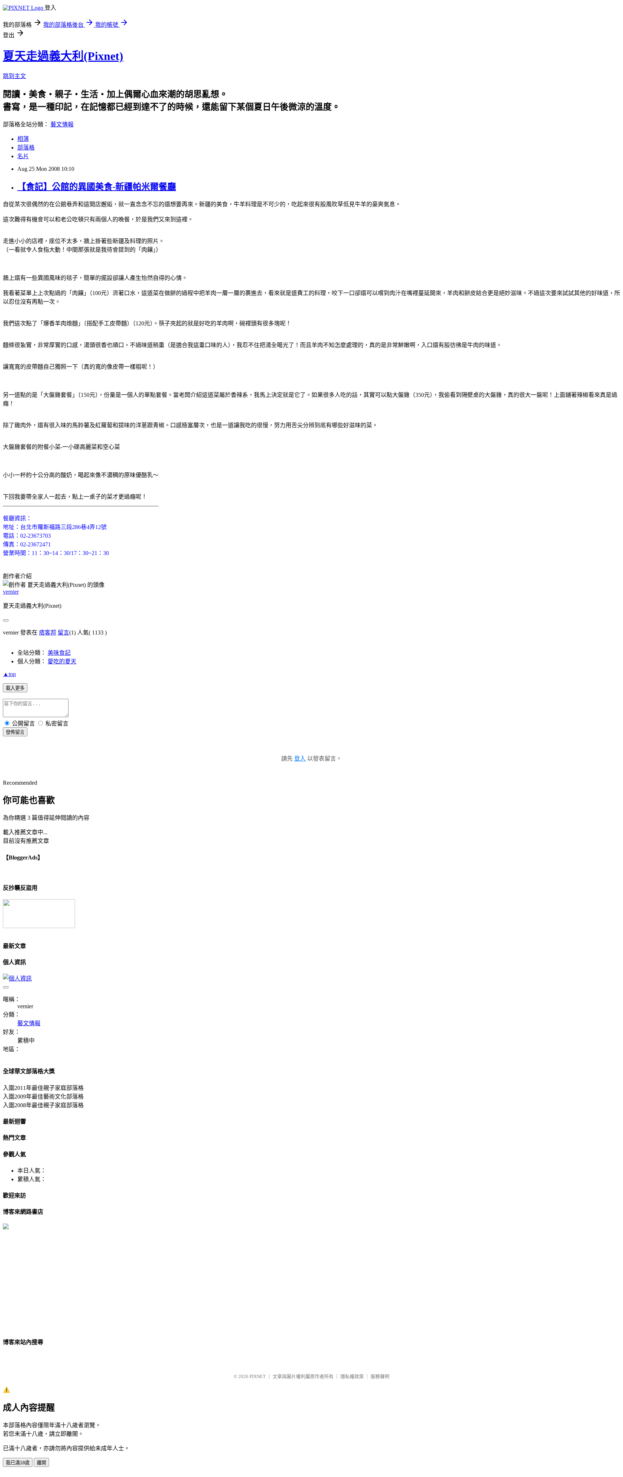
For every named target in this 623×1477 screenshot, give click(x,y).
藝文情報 (62, 124)
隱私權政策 (352, 1376)
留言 (63, 632)
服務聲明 (380, 1376)
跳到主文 (14, 76)
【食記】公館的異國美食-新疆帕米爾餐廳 (96, 186)
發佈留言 (15, 732)
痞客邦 (47, 632)
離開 (41, 1462)
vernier (11, 592)
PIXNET (257, 1376)
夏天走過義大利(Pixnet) (63, 55)
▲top (9, 674)
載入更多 (15, 688)
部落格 (26, 147)
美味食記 (59, 653)
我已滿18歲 (18, 1462)
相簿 (23, 139)
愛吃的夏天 (62, 661)
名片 (23, 156)
